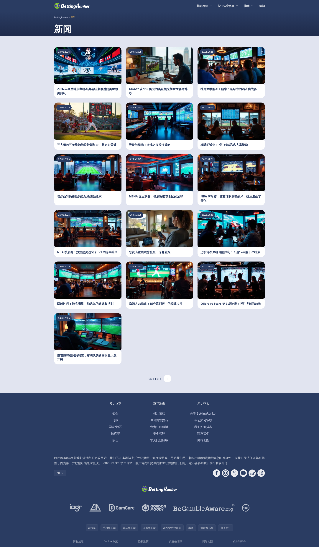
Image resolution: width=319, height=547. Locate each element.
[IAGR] (76, 508)
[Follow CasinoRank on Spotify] (252, 473)
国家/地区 (115, 427)
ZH (58, 473)
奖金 (115, 413)
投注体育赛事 (226, 6)
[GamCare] (121, 508)
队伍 (115, 440)
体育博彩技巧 (159, 420)
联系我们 (203, 433)
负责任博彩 (175, 541)
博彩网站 (202, 6)
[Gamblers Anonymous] (95, 508)
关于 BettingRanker (203, 413)
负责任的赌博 (159, 427)
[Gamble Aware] (204, 508)
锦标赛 (115, 433)
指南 (247, 6)
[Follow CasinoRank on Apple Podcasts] (261, 473)
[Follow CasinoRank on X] (234, 473)
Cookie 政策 (111, 541)
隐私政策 (143, 541)
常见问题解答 (159, 440)
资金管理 (159, 433)
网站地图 (203, 440)
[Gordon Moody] (154, 508)
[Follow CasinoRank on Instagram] (225, 473)
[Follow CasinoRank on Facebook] (216, 473)
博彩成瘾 (78, 541)
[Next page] (167, 378)
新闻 (262, 6)
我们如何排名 (203, 427)
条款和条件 (239, 541)
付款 (115, 420)
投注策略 (159, 413)
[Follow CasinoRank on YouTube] (243, 473)
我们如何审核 (203, 420)
